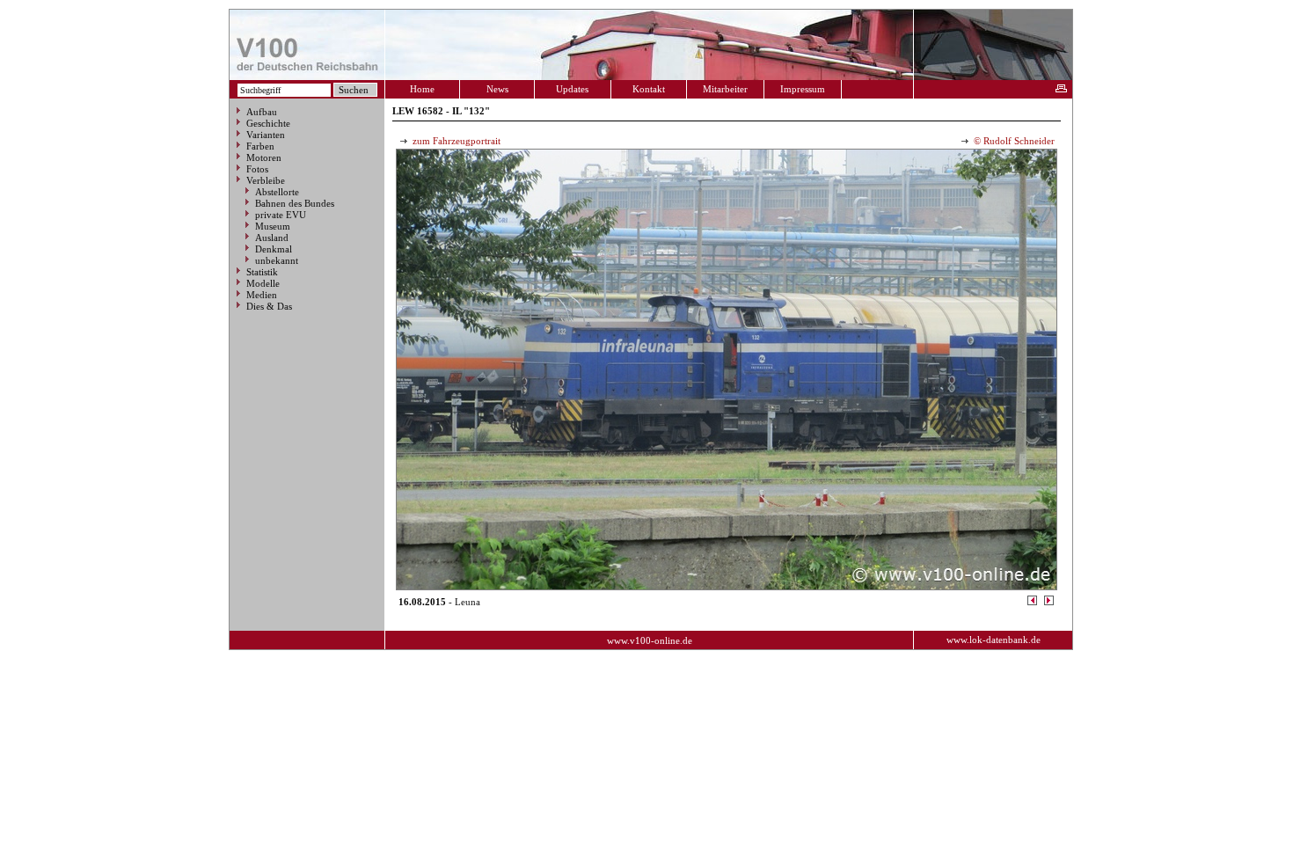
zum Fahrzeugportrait (455, 140)
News (497, 89)
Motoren (263, 157)
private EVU (280, 214)
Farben (260, 146)
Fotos (257, 169)
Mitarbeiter (725, 89)
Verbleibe (265, 180)
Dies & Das (269, 306)
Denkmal (273, 249)
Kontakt (648, 89)
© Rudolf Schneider (1013, 140)
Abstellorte (277, 191)
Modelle (263, 283)
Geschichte (268, 123)
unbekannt (276, 260)
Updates (572, 89)
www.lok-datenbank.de (993, 639)
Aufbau (261, 111)
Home (422, 89)
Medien (261, 294)
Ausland (272, 237)
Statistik (262, 272)
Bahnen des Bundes (294, 203)
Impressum (802, 89)
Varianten (265, 134)
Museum (272, 226)
